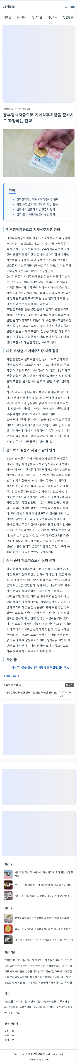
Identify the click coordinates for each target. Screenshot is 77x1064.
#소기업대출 (11, 1007)
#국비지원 (63, 1001)
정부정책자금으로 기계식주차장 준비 (37, 199)
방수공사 (21, 17)
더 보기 (69, 684)
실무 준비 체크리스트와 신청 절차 (35, 214)
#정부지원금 (49, 1001)
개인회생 (52, 17)
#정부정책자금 (12, 1012)
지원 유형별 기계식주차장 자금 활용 (37, 204)
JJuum (45, 1059)
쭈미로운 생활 (35, 1054)
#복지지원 (21, 1001)
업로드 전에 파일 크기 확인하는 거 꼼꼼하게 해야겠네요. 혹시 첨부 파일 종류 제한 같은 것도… (39, 982)
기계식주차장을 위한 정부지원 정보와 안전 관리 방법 (39, 667)
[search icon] (66, 7)
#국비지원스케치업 (44, 1007)
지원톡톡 (9, 6)
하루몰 (7, 17)
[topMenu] (72, 6)
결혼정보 (68, 17)
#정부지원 (34, 1001)
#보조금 (8, 1001)
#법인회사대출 (65, 1007)
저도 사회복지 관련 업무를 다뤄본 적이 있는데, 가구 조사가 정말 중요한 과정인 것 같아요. (39, 971)
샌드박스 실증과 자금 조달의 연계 (35, 209)
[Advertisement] (38, 64)
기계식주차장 (13, 676)
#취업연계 (25, 1007)
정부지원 (37, 17)
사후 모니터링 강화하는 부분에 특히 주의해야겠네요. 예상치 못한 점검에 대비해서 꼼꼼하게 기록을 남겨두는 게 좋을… (39, 977)
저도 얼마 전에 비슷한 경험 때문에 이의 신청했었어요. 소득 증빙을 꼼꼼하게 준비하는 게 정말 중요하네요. (39, 965)
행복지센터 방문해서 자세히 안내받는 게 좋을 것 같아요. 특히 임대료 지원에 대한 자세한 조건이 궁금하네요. (39, 960)
